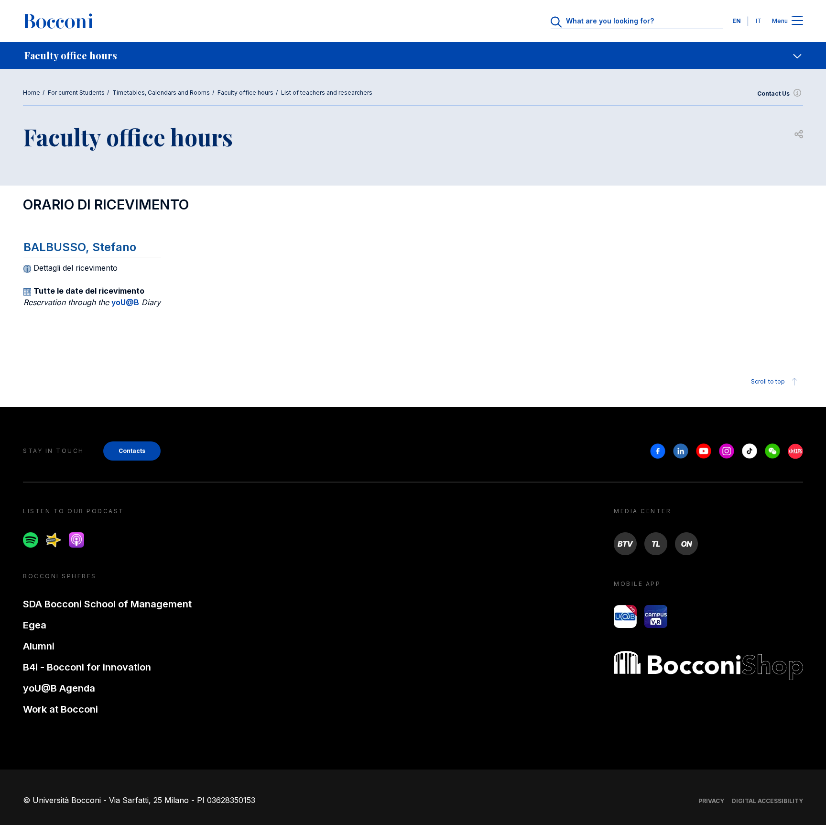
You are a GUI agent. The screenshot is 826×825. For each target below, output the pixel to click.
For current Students (76, 92)
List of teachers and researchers (326, 92)
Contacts (132, 450)
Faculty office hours (245, 92)
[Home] (58, 21)
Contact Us (773, 93)
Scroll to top (768, 381)
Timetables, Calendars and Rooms (161, 92)
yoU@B (125, 302)
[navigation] (413, 55)
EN (736, 20)
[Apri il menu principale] (797, 21)
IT (758, 20)
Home (31, 92)
